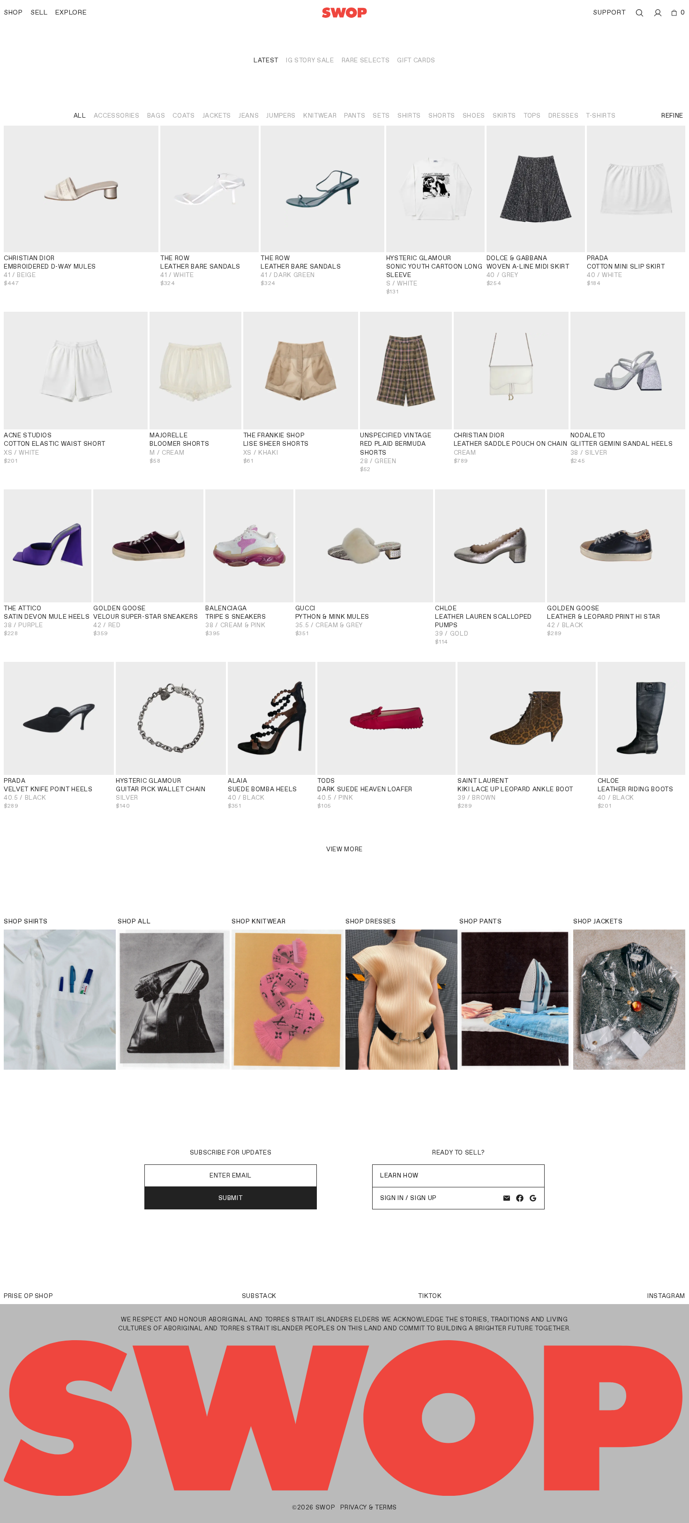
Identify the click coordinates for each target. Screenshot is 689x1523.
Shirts (409, 115)
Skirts (504, 115)
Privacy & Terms (368, 1507)
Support (609, 12)
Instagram (666, 1295)
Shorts (441, 115)
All (80, 115)
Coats (183, 115)
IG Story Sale (310, 60)
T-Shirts (600, 115)
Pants (354, 115)
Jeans (249, 115)
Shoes (474, 115)
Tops (532, 115)
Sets (381, 115)
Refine (672, 115)
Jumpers (281, 115)
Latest (266, 60)
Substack (259, 1295)
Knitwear (320, 115)
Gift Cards (416, 60)
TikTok (430, 1295)
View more (344, 849)
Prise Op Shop (28, 1295)
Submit (230, 1197)
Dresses (563, 115)
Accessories (117, 115)
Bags (156, 115)
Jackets (217, 115)
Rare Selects (366, 60)
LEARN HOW (399, 1175)
